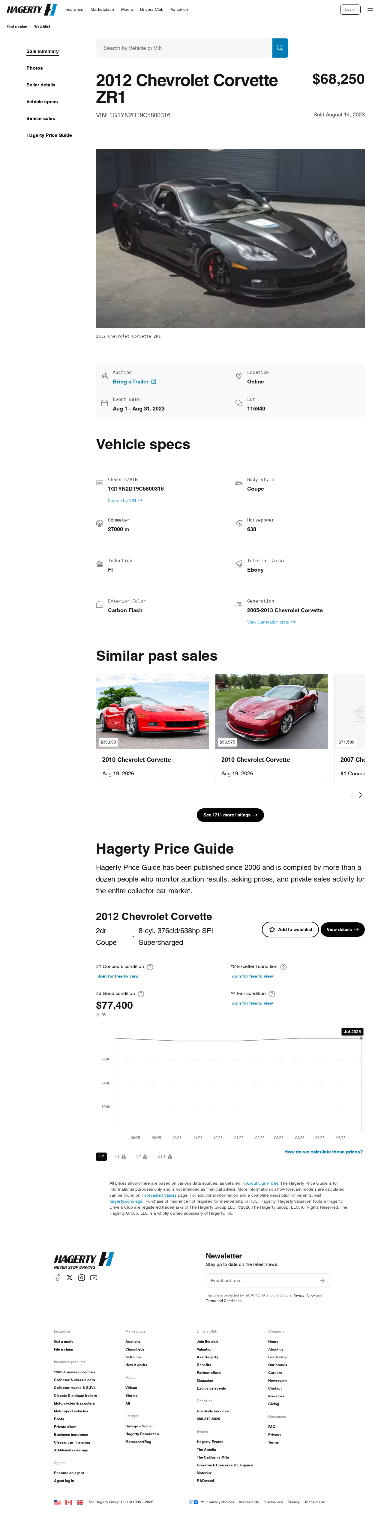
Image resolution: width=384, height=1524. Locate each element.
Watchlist (42, 26)
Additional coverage (71, 1450)
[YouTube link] (94, 1277)
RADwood (205, 1481)
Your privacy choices (217, 1502)
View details (339, 929)
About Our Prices (262, 1183)
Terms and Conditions (224, 1301)
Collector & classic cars (74, 1380)
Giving (273, 1404)
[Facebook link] (58, 1277)
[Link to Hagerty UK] (80, 1502)
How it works (136, 1365)
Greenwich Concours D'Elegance (225, 1465)
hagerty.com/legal (126, 1201)
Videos (131, 1388)
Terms (273, 1442)
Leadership (277, 1357)
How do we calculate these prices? (323, 1151)
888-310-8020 (208, 1419)
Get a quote (64, 1341)
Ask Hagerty (207, 1357)
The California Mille (213, 1457)
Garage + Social (138, 1426)
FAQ (271, 1427)
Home (273, 1341)
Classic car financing (72, 1442)
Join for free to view (118, 976)
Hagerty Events (210, 1442)
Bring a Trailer (130, 382)
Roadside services (213, 1411)
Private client (65, 1427)
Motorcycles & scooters (74, 1403)
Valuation (204, 1349)
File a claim (63, 1349)
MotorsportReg (138, 1442)
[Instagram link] (82, 1277)
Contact (275, 1388)
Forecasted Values (159, 1195)
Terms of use (314, 1502)
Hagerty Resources (142, 1434)
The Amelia (206, 1449)
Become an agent (69, 1473)
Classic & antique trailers (75, 1395)
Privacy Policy (303, 1295)
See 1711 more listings (226, 814)
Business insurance (71, 1434)
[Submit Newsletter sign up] (322, 1280)
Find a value (17, 26)
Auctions (133, 1341)
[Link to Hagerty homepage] (84, 1260)
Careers (275, 1373)
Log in (350, 9)
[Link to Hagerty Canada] (68, 1502)
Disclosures (273, 1502)
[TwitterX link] (70, 1277)
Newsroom (277, 1380)
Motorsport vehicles (71, 1411)
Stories (131, 1395)
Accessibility (249, 1502)
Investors (276, 1396)
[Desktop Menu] (370, 9)
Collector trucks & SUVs (75, 1388)
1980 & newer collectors (74, 1372)
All (127, 1403)
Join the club (207, 1341)
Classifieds (135, 1349)
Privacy (274, 1434)
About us (276, 1349)
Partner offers (209, 1373)
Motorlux (204, 1473)
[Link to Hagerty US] (57, 1502)
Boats (59, 1419)
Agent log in (64, 1481)
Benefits (204, 1365)
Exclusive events (211, 1388)
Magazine (205, 1380)
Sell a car (133, 1357)
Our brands (277, 1365)
